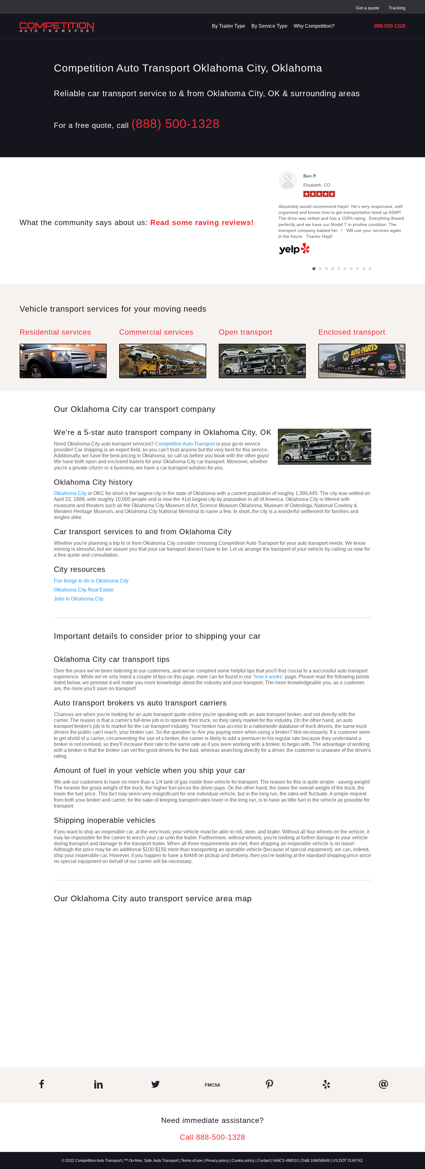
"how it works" (268, 676)
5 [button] (338, 268)
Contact (263, 1160)
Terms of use (192, 1160)
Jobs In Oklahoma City (79, 598)
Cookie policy (243, 1160)
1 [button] (313, 268)
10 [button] (369, 268)
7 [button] (351, 268)
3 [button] (326, 268)
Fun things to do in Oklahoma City (91, 580)
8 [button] (357, 268)
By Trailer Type (228, 26)
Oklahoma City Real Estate (84, 589)
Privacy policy (217, 1160)
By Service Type (269, 26)
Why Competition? (314, 26)
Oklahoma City (70, 493)
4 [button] (332, 268)
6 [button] (345, 268)
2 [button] (320, 268)
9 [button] (363, 268)
